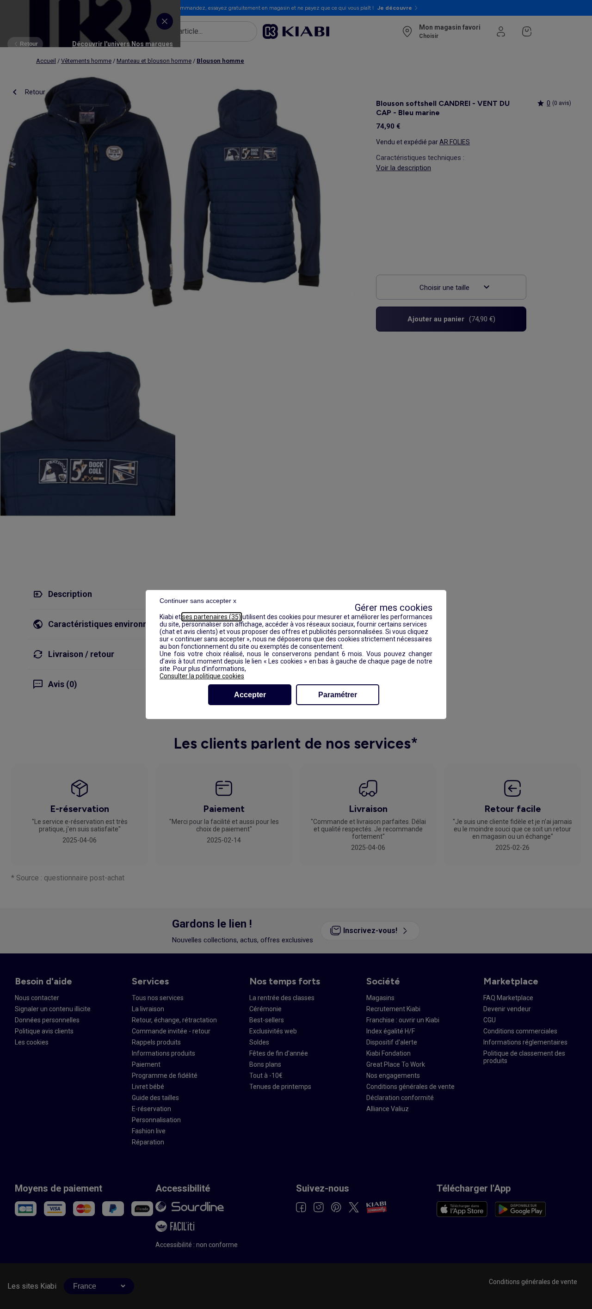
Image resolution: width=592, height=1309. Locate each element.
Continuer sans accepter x (198, 600)
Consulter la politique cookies (202, 676)
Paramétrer (337, 695)
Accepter (250, 695)
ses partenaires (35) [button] (211, 617)
